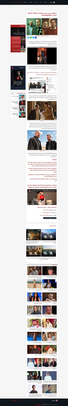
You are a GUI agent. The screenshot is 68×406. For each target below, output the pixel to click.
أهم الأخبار (22, 26)
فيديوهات (25, 2)
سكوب (36, 2)
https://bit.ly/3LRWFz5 (45, 215)
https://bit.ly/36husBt (47, 210)
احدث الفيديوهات (19, 93)
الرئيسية (45, 2)
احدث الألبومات (22, 67)
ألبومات (31, 2)
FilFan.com (56, 404)
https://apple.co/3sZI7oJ (48, 212)
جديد (40, 2)
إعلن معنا (38, 404)
